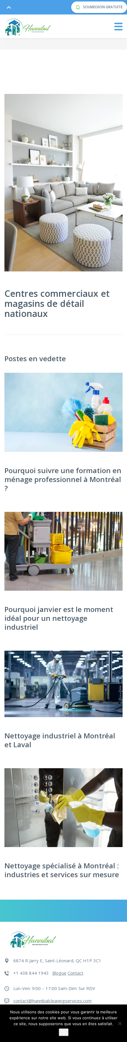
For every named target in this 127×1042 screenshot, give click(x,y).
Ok (63, 1032)
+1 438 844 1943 (31, 973)
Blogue (59, 973)
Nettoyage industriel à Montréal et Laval (59, 740)
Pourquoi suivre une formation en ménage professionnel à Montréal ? (62, 479)
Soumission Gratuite (102, 6)
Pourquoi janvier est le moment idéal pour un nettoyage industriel (58, 618)
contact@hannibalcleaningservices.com (52, 1001)
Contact (75, 973)
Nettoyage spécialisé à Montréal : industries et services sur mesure (61, 870)
